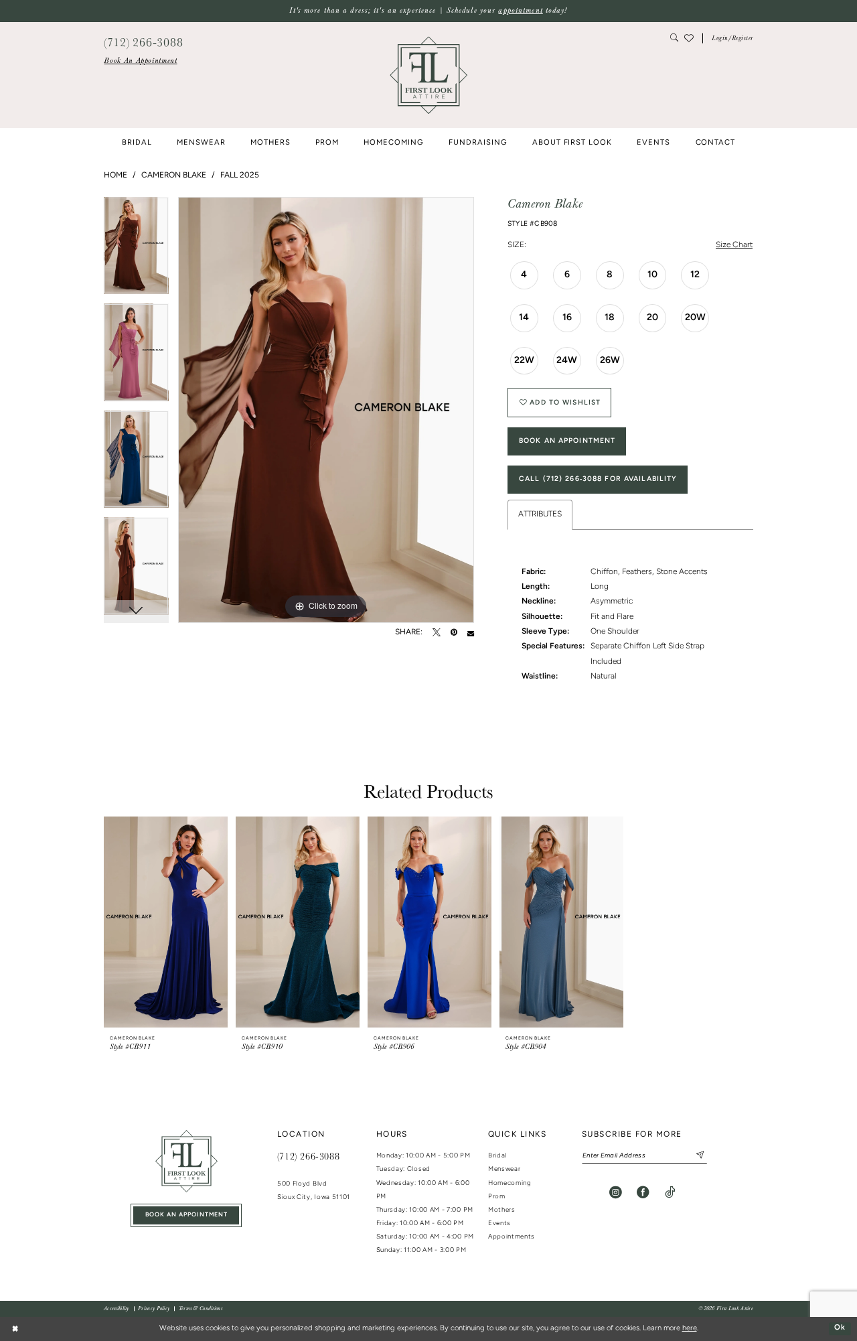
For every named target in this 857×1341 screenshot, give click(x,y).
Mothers (502, 1210)
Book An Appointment (567, 441)
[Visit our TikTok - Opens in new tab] (670, 1192)
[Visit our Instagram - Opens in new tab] (615, 1192)
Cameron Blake (173, 175)
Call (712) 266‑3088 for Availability (598, 479)
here (689, 1328)
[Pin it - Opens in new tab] (454, 633)
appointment (520, 10)
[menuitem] (140, 61)
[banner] (428, 75)
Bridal (497, 1156)
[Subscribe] (696, 1155)
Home (115, 175)
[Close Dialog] (14, 1329)
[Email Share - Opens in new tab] (470, 633)
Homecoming (510, 1183)
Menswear (504, 1169)
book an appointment (186, 1215)
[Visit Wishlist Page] (689, 38)
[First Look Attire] (186, 1161)
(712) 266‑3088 (308, 1156)
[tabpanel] (136, 250)
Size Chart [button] (734, 245)
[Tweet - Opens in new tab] (437, 633)
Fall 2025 (239, 175)
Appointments (511, 1237)
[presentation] (166, 922)
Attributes (540, 514)
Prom (496, 1197)
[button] (732, 38)
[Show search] (675, 38)
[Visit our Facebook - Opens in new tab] (643, 1192)
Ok (840, 1328)
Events (499, 1223)
